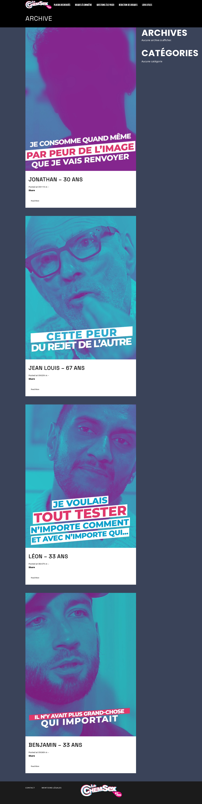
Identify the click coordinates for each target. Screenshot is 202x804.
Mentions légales (52, 787)
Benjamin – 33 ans (55, 744)
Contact (30, 787)
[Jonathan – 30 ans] (80, 99)
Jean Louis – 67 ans (57, 367)
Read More (35, 201)
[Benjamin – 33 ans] (80, 664)
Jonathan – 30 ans (56, 179)
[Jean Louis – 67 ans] (80, 287)
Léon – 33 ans (48, 556)
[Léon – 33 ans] (80, 476)
